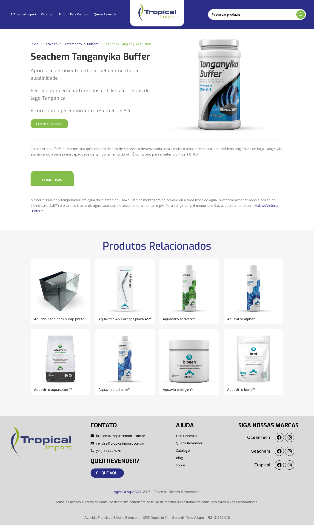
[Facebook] (279, 437)
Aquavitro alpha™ (241, 319)
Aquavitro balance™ (114, 389)
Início (35, 44)
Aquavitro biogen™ (178, 389)
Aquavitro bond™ (241, 389)
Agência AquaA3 (126, 492)
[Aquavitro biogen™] (189, 358)
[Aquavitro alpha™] (253, 288)
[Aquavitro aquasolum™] (60, 358)
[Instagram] (289, 437)
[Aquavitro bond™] (253, 358)
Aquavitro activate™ (179, 319)
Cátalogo (51, 44)
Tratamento (72, 44)
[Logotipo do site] (157, 13)
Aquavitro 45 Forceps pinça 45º (124, 319)
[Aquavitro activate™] (189, 288)
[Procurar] (300, 14)
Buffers (93, 44)
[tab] (52, 178)
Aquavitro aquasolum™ (53, 389)
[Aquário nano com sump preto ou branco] (60, 288)
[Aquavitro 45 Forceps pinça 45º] (124, 288)
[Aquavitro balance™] (124, 358)
